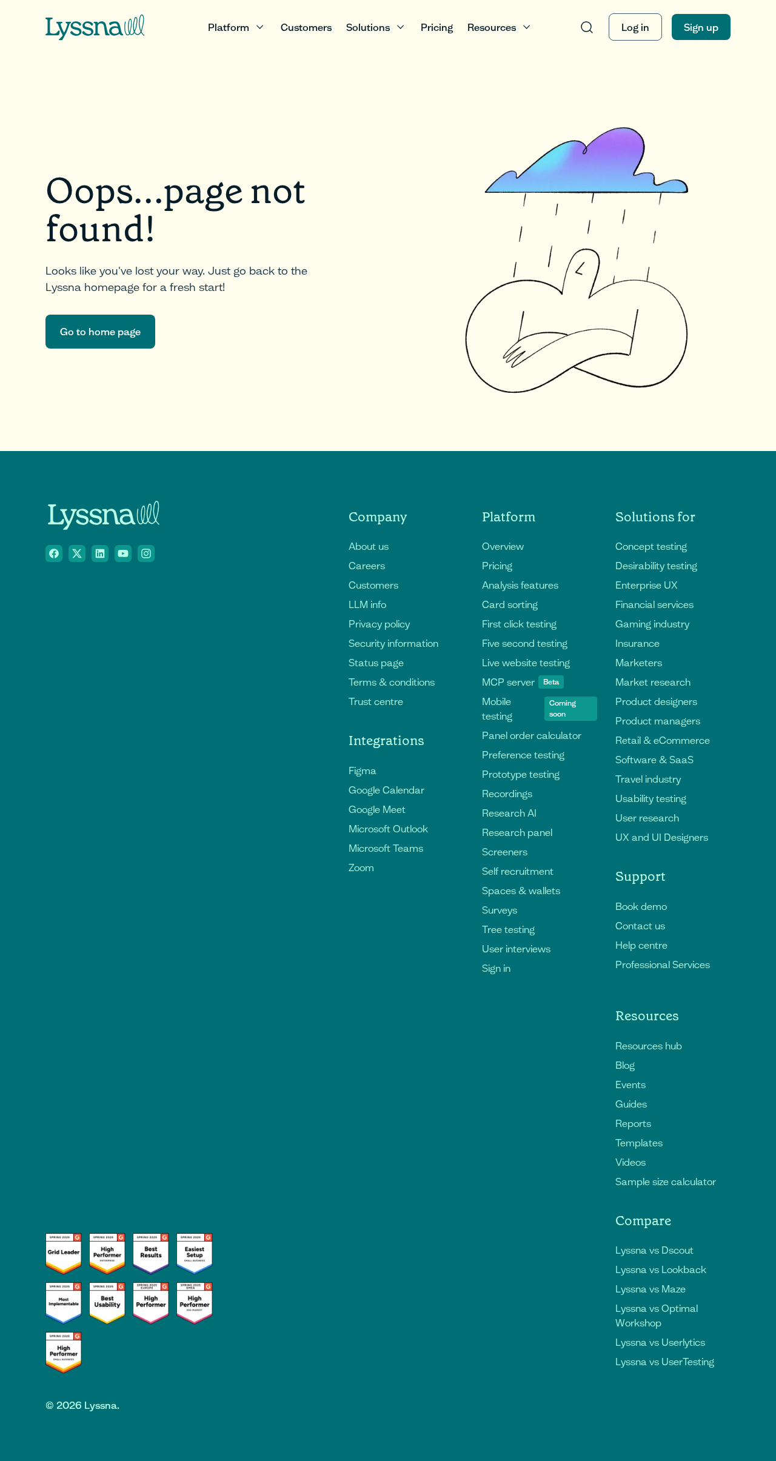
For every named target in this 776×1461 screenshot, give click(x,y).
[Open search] (587, 27)
